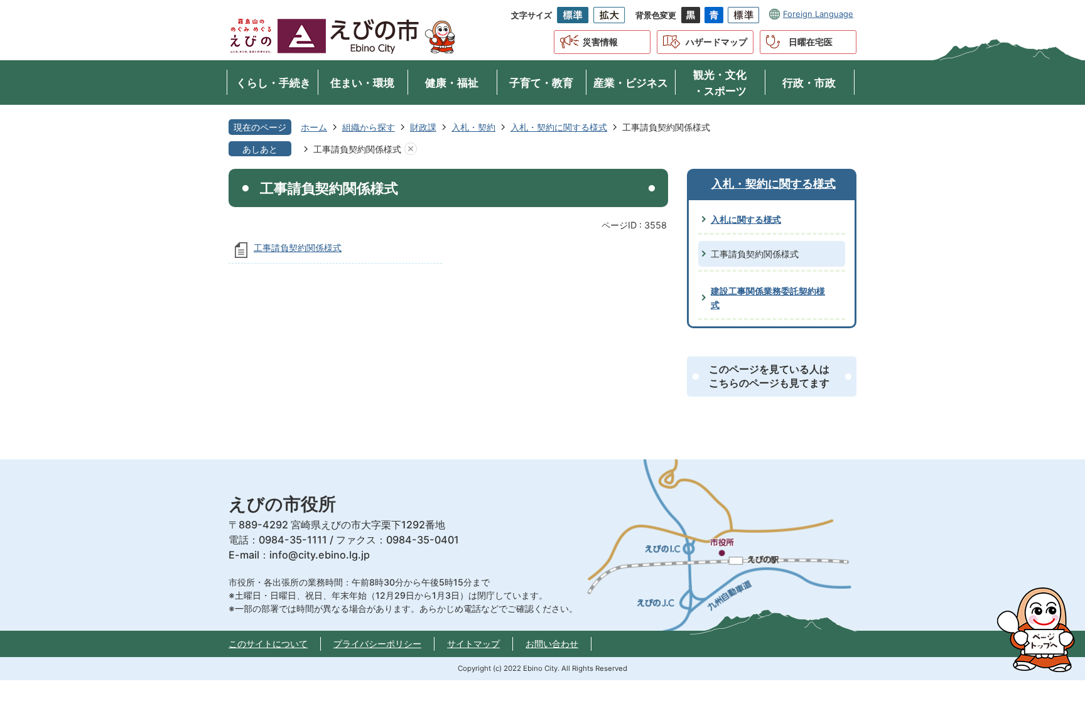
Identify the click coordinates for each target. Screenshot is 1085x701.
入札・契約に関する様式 (558, 127)
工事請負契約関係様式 (298, 247)
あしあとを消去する (410, 149)
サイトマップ (473, 643)
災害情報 (600, 41)
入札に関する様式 (746, 219)
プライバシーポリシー (377, 643)
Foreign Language (818, 14)
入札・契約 (473, 127)
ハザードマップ (716, 41)
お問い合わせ (552, 643)
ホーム (314, 127)
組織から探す (368, 127)
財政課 (423, 127)
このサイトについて (268, 643)
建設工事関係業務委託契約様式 (768, 298)
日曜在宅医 (811, 41)
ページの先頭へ (1041, 629)
